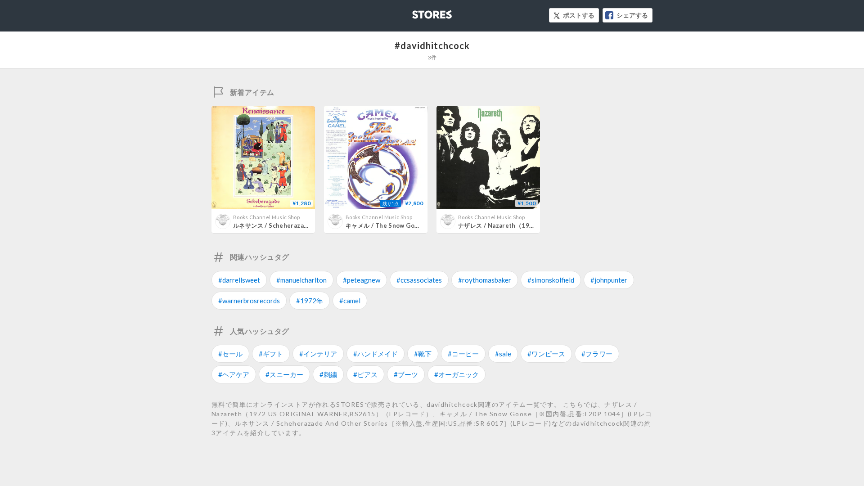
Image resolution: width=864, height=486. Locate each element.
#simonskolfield (550, 280)
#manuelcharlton (301, 280)
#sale (503, 354)
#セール (230, 354)
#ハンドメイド (375, 354)
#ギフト (271, 354)
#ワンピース (546, 354)
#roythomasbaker (484, 280)
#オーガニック (456, 374)
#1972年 (309, 301)
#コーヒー (463, 354)
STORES (417, 12)
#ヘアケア (233, 374)
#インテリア (318, 354)
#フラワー (596, 354)
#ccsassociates (419, 280)
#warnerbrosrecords (249, 301)
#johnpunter (608, 280)
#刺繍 (328, 374)
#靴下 (423, 354)
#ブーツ (406, 374)
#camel (349, 301)
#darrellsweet (239, 280)
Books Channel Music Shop (266, 217)
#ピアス (365, 374)
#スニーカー (284, 374)
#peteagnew (361, 280)
